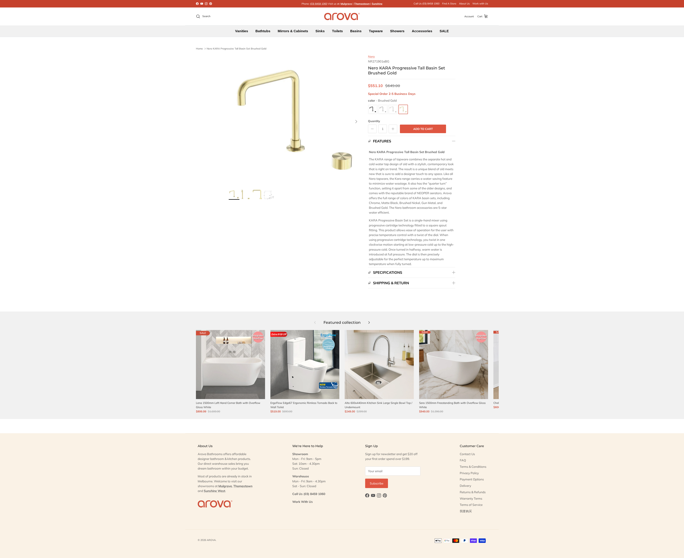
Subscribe (376, 483)
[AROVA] (342, 16)
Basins (356, 31)
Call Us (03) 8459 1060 (426, 3)
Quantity (374, 121)
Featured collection (342, 322)
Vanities (241, 31)
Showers (397, 31)
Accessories (422, 31)
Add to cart (423, 129)
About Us (464, 3)
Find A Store (449, 3)
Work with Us (480, 3)
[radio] (372, 109)
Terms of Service (471, 505)
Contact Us (467, 454)
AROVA (211, 540)
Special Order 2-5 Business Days (392, 94)
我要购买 (466, 511)
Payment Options (472, 479)
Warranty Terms (471, 498)
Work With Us (302, 502)
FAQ (463, 460)
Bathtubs (262, 31)
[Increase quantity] (393, 129)
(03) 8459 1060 (318, 3)
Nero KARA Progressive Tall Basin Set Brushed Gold (236, 48)
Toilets (337, 31)
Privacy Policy (469, 473)
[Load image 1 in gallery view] (294, 119)
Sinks (320, 31)
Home (199, 48)
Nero (371, 56)
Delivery (465, 486)
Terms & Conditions (473, 466)
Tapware (376, 31)
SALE (444, 31)
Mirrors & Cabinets (293, 31)
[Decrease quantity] (372, 129)
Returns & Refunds (473, 492)
